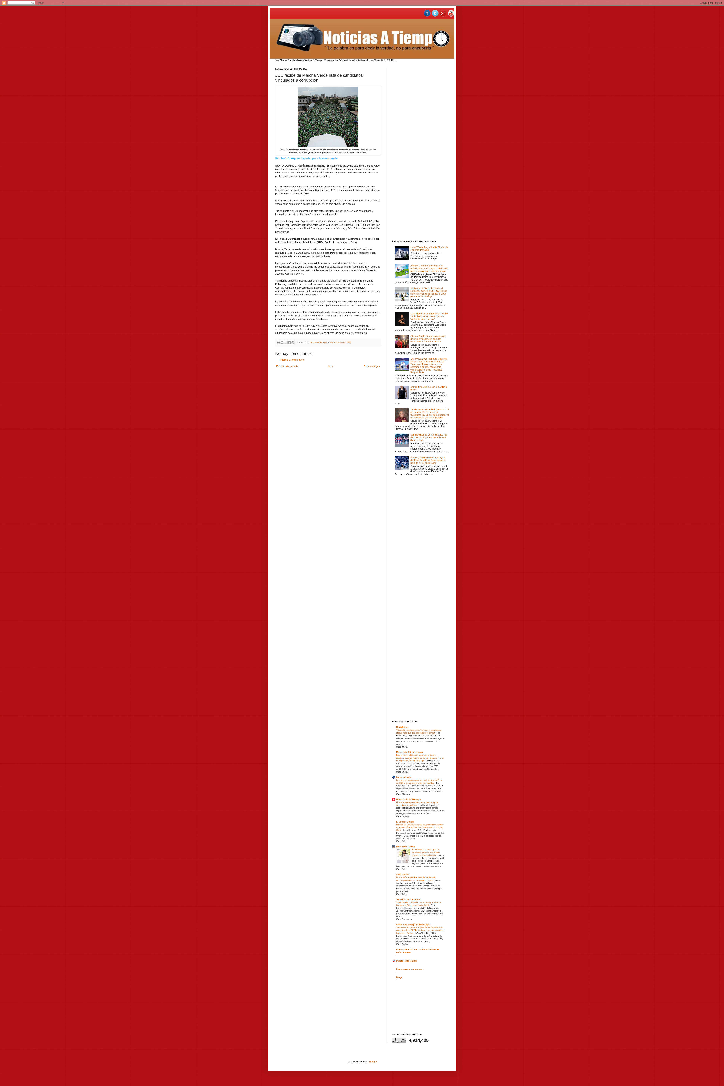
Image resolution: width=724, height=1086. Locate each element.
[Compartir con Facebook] (289, 342)
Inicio (331, 366)
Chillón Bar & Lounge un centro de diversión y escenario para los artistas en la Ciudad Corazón (428, 339)
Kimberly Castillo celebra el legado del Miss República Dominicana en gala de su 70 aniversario (428, 460)
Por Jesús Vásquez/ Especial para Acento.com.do (306, 158)
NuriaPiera (402, 727)
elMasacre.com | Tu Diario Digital (413, 924)
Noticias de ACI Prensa (408, 799)
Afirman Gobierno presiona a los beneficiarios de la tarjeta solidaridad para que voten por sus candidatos (429, 268)
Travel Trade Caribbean (408, 899)
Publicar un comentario (292, 359)
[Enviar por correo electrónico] (278, 342)
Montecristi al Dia (405, 846)
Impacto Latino (404, 777)
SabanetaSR (403, 874)
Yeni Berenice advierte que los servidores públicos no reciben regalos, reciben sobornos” (426, 852)
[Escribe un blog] (282, 342)
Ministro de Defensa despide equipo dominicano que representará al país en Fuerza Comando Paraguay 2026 (420, 827)
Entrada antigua (372, 366)
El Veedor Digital (405, 821)
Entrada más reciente (287, 366)
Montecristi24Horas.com (409, 752)
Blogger (373, 1061)
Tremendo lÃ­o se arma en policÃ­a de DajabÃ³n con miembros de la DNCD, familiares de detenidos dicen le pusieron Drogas (420, 930)
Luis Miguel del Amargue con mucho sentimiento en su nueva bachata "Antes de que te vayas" (429, 316)
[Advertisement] (420, 124)
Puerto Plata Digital (406, 961)
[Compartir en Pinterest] (293, 342)
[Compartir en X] (286, 342)
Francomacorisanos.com (409, 969)
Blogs (399, 977)
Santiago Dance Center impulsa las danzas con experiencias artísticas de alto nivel (428, 438)
